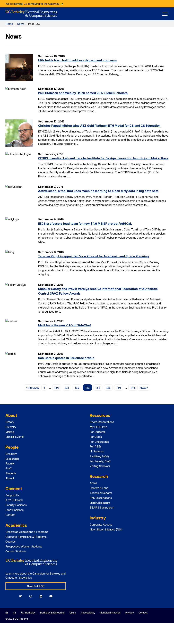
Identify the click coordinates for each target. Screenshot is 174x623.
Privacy (129, 612)
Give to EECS (36, 586)
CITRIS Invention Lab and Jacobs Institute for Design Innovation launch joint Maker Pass (103, 158)
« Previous (33, 387)
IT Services (97, 451)
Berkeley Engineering (52, 612)
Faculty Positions (16, 505)
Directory (11, 453)
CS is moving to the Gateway (42, 3)
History (9, 422)
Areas (93, 483)
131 (67, 387)
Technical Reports (101, 493)
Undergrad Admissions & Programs (26, 532)
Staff (8, 468)
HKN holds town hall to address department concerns (77, 60)
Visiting (9, 432)
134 (97, 387)
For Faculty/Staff (100, 461)
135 (108, 387)
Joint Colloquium (100, 502)
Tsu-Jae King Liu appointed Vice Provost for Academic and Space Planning (93, 256)
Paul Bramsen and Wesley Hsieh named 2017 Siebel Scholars (83, 93)
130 (56, 387)
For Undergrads (99, 441)
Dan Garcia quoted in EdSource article (66, 358)
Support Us (12, 495)
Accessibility (88, 612)
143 (132, 387)
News (20, 24)
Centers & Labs (99, 488)
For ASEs (95, 446)
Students (10, 473)
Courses (10, 541)
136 (118, 387)
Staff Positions (14, 510)
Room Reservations (102, 422)
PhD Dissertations (101, 498)
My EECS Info (98, 427)
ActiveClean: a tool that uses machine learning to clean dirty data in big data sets (98, 191)
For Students (98, 432)
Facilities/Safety (100, 456)
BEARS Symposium (102, 507)
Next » (145, 387)
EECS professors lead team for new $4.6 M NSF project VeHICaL (85, 223)
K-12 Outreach (14, 500)
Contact (10, 515)
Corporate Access (101, 524)
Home (9, 24)
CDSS (72, 612)
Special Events (14, 436)
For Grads (96, 436)
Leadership (12, 458)
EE (6, 612)
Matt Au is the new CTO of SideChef (64, 325)
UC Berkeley (28, 612)
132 (77, 387)
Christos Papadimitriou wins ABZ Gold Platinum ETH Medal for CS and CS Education (99, 125)
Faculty (10, 463)
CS (14, 612)
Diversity (10, 427)
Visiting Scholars (100, 466)
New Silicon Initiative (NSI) (106, 529)
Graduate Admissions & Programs (26, 536)
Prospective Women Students (23, 546)
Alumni (9, 478)
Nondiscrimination (110, 612)
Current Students (15, 551)
